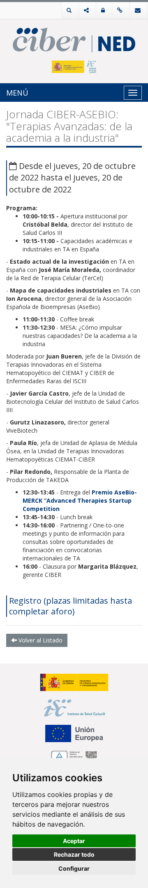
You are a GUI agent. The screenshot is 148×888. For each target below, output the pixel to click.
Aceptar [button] (74, 840)
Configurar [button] (74, 868)
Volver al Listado (39, 640)
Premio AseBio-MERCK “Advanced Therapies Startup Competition (80, 500)
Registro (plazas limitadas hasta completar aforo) (70, 606)
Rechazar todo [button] (74, 854)
